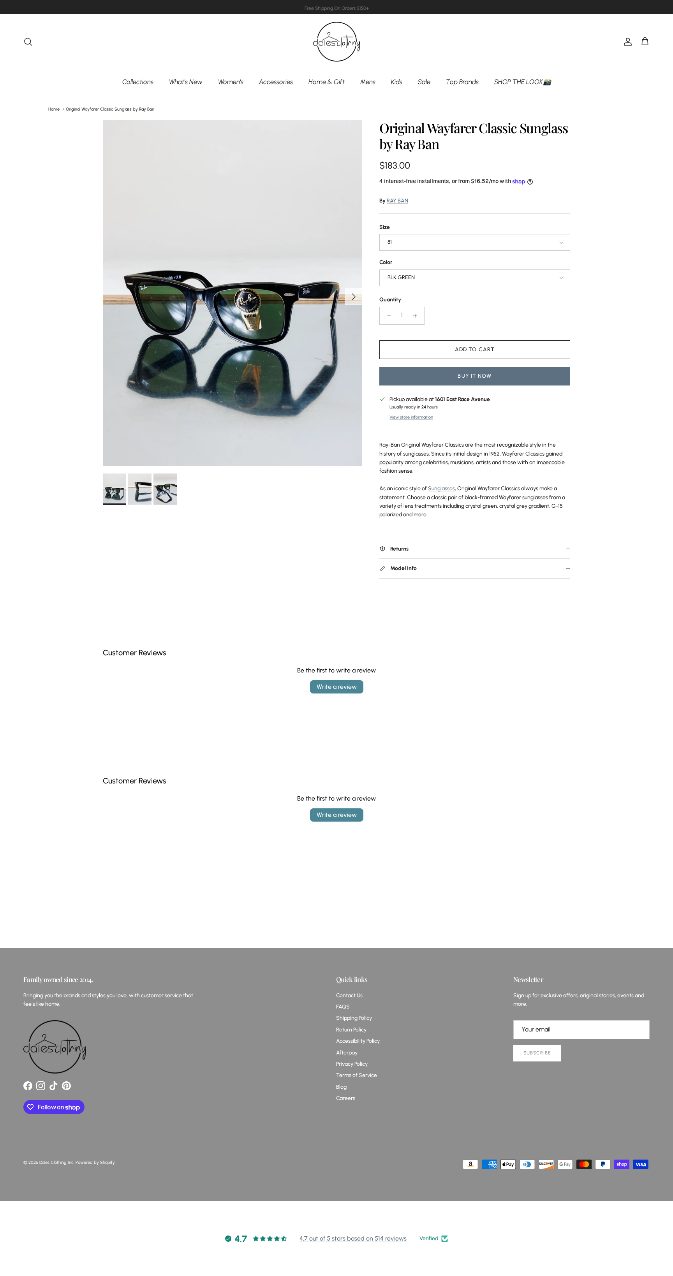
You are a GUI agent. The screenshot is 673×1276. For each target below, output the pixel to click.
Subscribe (537, 1053)
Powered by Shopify (95, 1162)
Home (54, 109)
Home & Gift (326, 81)
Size (384, 227)
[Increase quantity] (417, 315)
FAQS (343, 1006)
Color (385, 262)
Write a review (337, 686)
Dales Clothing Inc (56, 1162)
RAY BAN (397, 200)
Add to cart (475, 349)
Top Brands (462, 81)
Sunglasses (441, 488)
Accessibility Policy (358, 1041)
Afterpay (347, 1052)
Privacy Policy (352, 1064)
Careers (345, 1098)
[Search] (28, 41)
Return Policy (351, 1029)
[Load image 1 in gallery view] (232, 293)
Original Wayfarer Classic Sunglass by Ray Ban (110, 109)
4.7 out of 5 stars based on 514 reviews (353, 1238)
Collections (137, 81)
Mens (367, 81)
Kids (396, 81)
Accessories (276, 81)
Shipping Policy (354, 1018)
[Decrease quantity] (386, 315)
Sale (424, 81)
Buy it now (475, 376)
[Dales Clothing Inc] (336, 42)
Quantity (390, 299)
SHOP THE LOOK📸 (522, 81)
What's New (186, 81)
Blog (341, 1087)
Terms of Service (356, 1075)
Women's (230, 81)
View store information (411, 417)
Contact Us (349, 995)
